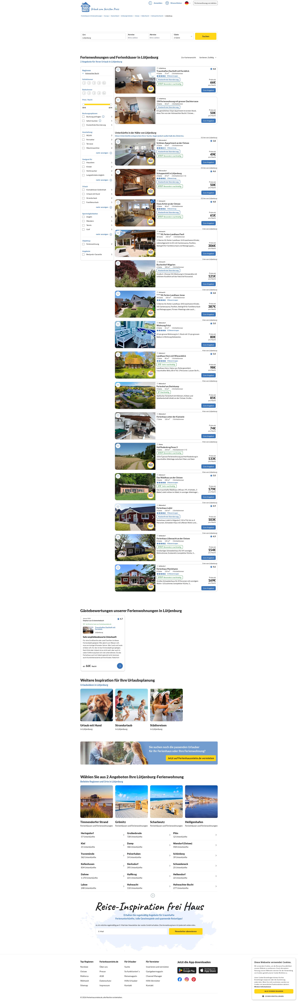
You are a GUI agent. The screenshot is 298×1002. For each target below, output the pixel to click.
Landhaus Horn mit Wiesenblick (171, 356)
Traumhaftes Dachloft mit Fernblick (173, 71)
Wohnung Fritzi (164, 325)
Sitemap (84, 985)
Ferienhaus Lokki (164, 508)
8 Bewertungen (172, 76)
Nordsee (84, 966)
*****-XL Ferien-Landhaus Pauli (170, 234)
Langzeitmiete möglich (99, 175)
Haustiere (99, 162)
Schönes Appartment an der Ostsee (173, 143)
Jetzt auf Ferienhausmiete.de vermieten (191, 758)
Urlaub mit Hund (99, 194)
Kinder (99, 166)
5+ (104, 83)
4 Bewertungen (172, 513)
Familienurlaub (99, 202)
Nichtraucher (99, 171)
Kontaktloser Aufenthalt (99, 190)
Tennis (99, 225)
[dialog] (274, 979)
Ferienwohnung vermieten (205, 3)
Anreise (131, 34)
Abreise (153, 34)
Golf (99, 229)
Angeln (99, 217)
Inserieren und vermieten (157, 966)
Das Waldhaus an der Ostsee (170, 477)
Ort (84, 35)
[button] (273, 996)
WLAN (99, 135)
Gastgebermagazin (154, 971)
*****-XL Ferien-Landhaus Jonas (171, 295)
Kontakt (128, 985)
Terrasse (99, 144)
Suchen (205, 36)
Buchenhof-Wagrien (166, 265)
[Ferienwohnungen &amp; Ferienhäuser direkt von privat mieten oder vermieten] (99, 9)
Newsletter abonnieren (186, 931)
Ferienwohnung (99, 244)
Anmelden (158, 3)
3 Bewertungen (172, 300)
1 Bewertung (171, 148)
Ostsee (83, 971)
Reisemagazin (130, 976)
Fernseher (99, 139)
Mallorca (84, 976)
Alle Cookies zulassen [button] (274, 991)
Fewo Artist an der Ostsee (168, 204)
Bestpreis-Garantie (99, 254)
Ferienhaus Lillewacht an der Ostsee (173, 538)
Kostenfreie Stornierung (99, 125)
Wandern (99, 221)
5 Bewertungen (172, 361)
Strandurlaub (99, 198)
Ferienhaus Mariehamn (167, 569)
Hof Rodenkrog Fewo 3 (167, 447)
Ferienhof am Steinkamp (168, 386)
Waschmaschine (99, 148)
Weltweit (84, 980)
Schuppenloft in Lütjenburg (169, 173)
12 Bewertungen (173, 330)
